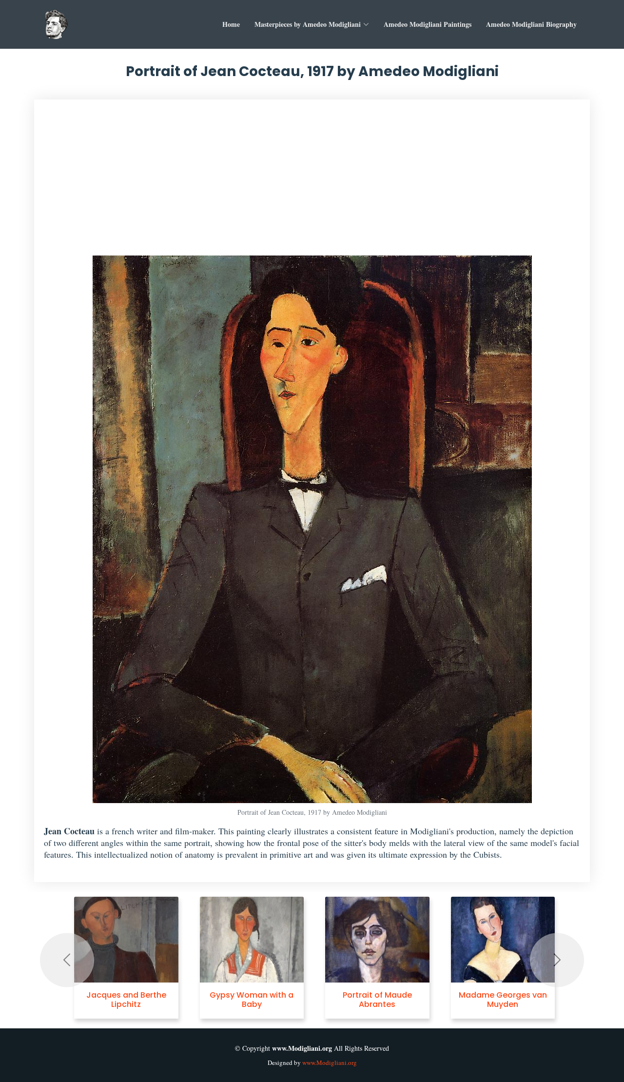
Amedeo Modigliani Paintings (427, 24)
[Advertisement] (312, 182)
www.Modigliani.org (329, 1062)
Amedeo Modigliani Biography (531, 24)
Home (231, 24)
